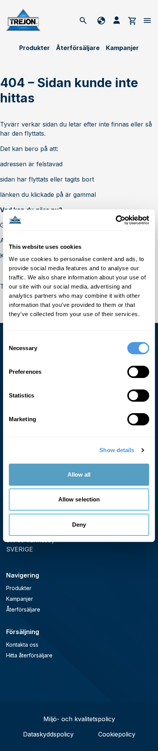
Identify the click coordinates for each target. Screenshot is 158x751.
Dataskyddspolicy (48, 734)
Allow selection (79, 499)
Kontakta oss (22, 644)
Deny (79, 524)
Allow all (79, 474)
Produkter (34, 48)
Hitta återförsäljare (29, 655)
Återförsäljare (78, 48)
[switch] (138, 372)
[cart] (132, 20)
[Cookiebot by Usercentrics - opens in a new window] (115, 220)
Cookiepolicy (116, 734)
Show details (116, 450)
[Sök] (83, 20)
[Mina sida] (116, 20)
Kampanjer (122, 48)
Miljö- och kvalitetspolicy (79, 719)
